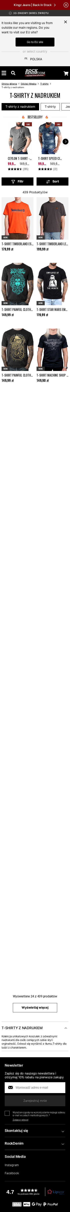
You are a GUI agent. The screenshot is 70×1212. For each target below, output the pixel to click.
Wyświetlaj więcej (35, 1007)
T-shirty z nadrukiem (20, 106)
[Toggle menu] (4, 73)
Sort (55, 181)
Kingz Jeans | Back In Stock (33, 5)
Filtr (21, 181)
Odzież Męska (28, 83)
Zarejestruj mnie (35, 1101)
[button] (35, 1191)
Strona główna (9, 83)
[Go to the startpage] (35, 73)
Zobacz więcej (20, 1119)
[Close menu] (65, 21)
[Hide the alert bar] (66, 5)
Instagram (12, 1165)
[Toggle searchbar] (13, 73)
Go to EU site (35, 42)
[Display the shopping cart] (66, 73)
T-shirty (44, 83)
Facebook (12, 1173)
